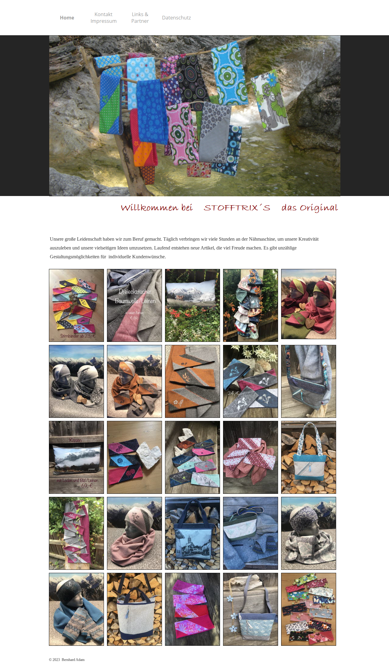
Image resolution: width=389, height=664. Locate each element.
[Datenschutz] (176, 17)
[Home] (67, 17)
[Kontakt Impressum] (103, 17)
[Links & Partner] (140, 17)
